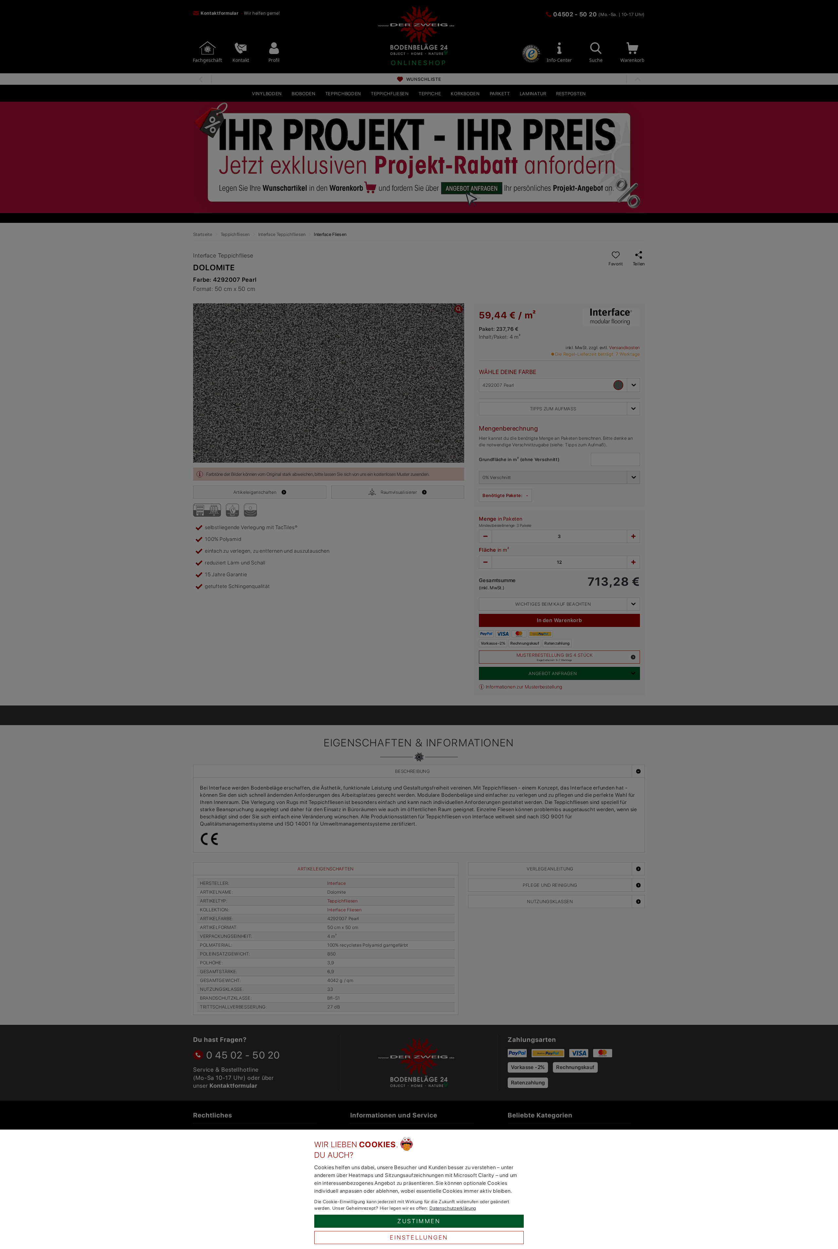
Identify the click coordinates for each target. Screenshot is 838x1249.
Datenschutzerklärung (452, 1208)
